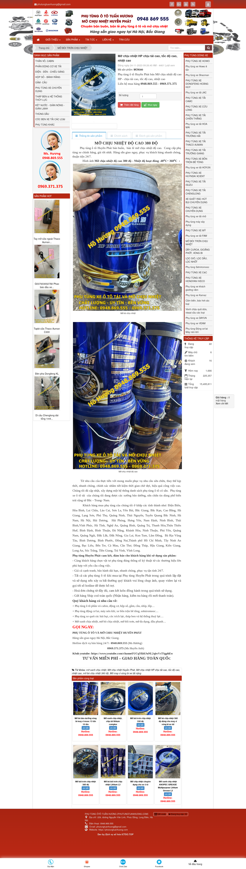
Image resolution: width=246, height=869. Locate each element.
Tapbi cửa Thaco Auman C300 (47, 330)
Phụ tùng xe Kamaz (196, 295)
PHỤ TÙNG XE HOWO (198, 61)
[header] (123, 22)
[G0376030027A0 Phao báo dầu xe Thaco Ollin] (46, 261)
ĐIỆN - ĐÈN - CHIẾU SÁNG (49, 71)
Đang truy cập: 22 (179, 814)
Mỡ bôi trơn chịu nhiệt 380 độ (85, 783)
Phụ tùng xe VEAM (196, 323)
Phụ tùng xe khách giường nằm (195, 288)
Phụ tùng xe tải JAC (196, 92)
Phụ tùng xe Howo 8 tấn (196, 68)
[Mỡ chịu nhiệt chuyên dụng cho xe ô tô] (140, 761)
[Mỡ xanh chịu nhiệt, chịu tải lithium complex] (113, 698)
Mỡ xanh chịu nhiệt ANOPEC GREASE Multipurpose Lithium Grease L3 (168, 786)
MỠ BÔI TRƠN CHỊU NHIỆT (197, 242)
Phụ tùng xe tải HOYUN (198, 167)
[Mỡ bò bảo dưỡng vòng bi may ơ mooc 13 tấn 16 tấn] (85, 698)
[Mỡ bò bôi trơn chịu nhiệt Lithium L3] (113, 761)
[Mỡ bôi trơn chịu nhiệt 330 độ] (140, 698)
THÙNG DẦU (42, 113)
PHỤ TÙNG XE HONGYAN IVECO (195, 279)
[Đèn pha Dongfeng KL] (46, 351)
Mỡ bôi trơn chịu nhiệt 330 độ (140, 720)
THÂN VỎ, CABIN (44, 61)
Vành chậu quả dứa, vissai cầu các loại (196, 310)
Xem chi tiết (222, 403)
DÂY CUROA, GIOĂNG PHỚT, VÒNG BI (198, 251)
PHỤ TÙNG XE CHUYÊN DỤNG (48, 89)
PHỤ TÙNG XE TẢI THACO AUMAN (196, 143)
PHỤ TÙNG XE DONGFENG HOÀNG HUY (197, 84)
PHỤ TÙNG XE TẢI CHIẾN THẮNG (196, 116)
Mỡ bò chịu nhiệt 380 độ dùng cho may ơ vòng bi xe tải (168, 721)
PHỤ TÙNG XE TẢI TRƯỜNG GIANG (196, 151)
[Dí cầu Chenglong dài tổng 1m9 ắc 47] (46, 393)
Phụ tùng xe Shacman (197, 75)
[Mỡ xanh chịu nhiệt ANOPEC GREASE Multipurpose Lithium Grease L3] (167, 761)
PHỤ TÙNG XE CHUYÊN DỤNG (194, 209)
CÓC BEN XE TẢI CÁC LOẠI (50, 119)
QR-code (161, 814)
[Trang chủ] (38, 39)
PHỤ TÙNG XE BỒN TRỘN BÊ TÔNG (196, 160)
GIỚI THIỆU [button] (52, 39)
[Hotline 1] (52, 145)
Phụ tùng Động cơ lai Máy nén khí (197, 330)
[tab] (89, 135)
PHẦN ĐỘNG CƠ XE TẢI (48, 66)
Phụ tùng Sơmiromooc (197, 267)
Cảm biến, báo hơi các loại (197, 302)
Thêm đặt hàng (131, 104)
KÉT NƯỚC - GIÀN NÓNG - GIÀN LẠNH (50, 106)
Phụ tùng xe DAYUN (196, 318)
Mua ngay (152, 104)
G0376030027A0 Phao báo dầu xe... (47, 285)
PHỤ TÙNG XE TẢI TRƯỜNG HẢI (196, 134)
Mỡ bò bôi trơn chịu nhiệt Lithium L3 (113, 783)
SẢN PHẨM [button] (72, 39)
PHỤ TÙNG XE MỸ (196, 230)
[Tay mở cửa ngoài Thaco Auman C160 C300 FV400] (46, 216)
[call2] (52, 175)
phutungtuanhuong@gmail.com (54, 4)
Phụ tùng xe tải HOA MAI (196, 125)
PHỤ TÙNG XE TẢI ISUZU (196, 183)
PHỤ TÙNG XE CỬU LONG (196, 108)
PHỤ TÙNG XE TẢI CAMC (196, 99)
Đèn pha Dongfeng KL (47, 373)
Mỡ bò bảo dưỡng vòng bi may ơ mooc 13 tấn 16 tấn (86, 721)
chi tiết (86, 727)
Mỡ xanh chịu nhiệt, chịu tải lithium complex (113, 721)
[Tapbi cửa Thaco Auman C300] (46, 306)
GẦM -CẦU (41, 82)
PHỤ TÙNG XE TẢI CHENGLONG (196, 191)
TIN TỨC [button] (90, 39)
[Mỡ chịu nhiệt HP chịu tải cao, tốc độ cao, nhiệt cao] (94, 121)
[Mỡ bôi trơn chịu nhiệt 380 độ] (85, 761)
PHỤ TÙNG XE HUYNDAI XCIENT (195, 174)
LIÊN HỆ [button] (107, 39)
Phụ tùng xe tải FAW (196, 235)
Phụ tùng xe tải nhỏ (196, 216)
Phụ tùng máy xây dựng (195, 223)
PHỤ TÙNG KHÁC (45, 124)
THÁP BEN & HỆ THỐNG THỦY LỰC (48, 98)
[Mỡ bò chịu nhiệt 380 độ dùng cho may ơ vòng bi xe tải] (167, 698)
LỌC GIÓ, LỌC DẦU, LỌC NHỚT (196, 260)
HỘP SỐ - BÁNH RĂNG (47, 77)
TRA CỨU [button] (124, 39)
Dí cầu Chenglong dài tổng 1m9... (46, 417)
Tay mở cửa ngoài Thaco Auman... (47, 240)
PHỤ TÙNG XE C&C (196, 272)
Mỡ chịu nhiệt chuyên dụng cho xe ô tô (140, 783)
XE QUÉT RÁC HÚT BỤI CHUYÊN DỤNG (196, 200)
